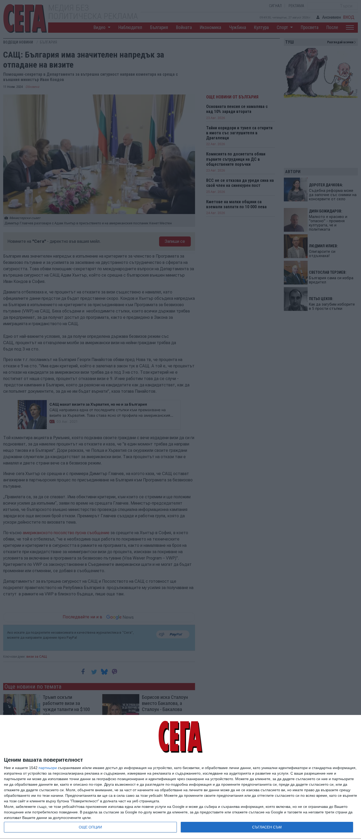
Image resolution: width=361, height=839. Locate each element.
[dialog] (180, 777)
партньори (48, 768)
